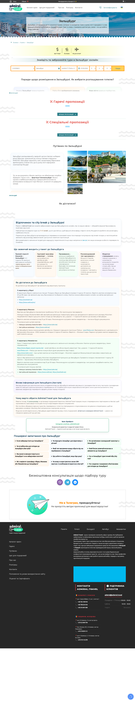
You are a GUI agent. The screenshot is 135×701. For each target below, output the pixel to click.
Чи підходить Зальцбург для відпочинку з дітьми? (67, 442)
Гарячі (12, 546)
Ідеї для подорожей (46, 7)
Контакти (78, 7)
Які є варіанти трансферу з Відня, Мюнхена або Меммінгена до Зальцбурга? (31, 463)
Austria (22, 42)
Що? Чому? (57, 53)
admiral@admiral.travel (113, 595)
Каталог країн (32, 7)
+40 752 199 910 (81, 602)
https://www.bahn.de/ (50, 324)
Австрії (84, 240)
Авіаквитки (121, 529)
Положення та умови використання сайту (27, 574)
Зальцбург (30, 42)
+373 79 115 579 (81, 640)
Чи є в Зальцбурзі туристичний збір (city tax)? (102, 457)
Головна (15, 42)
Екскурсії (91, 529)
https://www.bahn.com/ (25, 353)
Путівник (67, 53)
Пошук (118, 68)
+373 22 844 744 (81, 623)
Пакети (64, 529)
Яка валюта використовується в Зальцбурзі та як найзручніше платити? (29, 455)
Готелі (77, 529)
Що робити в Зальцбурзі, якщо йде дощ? (67, 456)
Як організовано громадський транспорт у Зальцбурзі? (103, 442)
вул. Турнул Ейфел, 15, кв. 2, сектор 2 (88, 599)
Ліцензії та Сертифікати (19, 579)
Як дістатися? (77, 53)
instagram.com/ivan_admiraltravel (67, 424)
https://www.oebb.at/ (43, 327)
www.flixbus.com (88, 330)
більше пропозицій (66, 114)
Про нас (61, 7)
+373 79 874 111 (81, 631)
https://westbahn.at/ (25, 300)
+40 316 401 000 (81, 607)
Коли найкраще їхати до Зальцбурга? (30, 441)
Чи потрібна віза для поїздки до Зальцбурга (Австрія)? (27, 447)
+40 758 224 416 (81, 605)
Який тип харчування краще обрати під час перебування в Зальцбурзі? (67, 450)
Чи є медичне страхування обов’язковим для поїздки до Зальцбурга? (103, 465)
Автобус (105, 529)
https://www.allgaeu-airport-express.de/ (30, 348)
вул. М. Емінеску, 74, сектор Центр (87, 620)
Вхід (14, 1)
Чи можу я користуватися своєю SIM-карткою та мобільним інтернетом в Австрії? (67, 463)
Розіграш (69, 7)
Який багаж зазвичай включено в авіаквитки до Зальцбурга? (100, 450)
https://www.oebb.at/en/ (27, 302)
